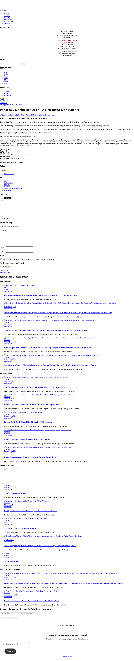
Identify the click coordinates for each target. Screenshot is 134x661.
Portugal (7, 186)
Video (6, 81)
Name (2, 247)
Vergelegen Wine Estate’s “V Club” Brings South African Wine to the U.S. (30, 511)
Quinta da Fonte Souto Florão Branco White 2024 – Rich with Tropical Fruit (31, 405)
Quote (6, 76)
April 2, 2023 (8, 289)
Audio (6, 83)
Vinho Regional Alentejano (13, 188)
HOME (6, 14)
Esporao (7, 185)
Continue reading (67, 656)
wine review (8, 190)
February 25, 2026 (10, 433)
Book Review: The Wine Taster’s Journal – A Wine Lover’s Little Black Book (31, 601)
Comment (4, 230)
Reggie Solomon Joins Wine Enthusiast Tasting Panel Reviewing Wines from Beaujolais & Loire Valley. (40, 295)
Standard (7, 305)
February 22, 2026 (10, 451)
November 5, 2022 (10, 487)
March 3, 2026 (9, 399)
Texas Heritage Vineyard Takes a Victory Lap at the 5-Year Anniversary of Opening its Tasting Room (40, 546)
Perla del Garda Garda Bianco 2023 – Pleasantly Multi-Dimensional (28, 422)
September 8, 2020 (10, 595)
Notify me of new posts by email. (13, 263)
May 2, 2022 (8, 505)
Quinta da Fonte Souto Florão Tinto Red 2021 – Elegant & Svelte (27, 439)
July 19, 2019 (4, 101)
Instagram (7, 95)
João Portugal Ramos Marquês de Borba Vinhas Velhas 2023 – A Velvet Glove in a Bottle (35, 387)
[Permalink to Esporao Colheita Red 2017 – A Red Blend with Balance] (27, 115)
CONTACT (8, 23)
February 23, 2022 (10, 342)
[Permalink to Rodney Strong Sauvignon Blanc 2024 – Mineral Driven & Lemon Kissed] (38, 447)
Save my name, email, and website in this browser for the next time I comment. (29, 259)
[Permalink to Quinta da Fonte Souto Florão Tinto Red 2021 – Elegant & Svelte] (37, 430)
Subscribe (10, 651)
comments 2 (8, 507)
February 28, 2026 (10, 416)
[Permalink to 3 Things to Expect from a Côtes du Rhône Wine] (25, 518)
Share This (4, 194)
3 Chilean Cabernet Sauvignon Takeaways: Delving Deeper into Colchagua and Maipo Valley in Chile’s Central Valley (46, 330)
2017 (6, 181)
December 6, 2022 (10, 307)
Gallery (6, 74)
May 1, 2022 (8, 522)
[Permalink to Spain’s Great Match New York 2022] (12, 483)
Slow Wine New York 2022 (13, 561)
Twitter (6, 92)
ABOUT (7, 16)
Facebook (7, 93)
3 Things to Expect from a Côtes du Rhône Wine (21, 528)
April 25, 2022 (9, 540)
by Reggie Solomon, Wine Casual (11, 105)
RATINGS (7, 18)
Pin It (6, 218)
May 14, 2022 (9, 324)
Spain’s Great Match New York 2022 (17, 493)
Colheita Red (8, 183)
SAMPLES (8, 19)
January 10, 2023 (10, 577)
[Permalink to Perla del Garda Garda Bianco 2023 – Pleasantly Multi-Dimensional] (23, 412)
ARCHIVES (8, 21)
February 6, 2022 (10, 555)
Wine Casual (67, 4)
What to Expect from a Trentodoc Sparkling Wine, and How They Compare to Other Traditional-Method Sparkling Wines (47, 348)
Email (2, 251)
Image (6, 72)
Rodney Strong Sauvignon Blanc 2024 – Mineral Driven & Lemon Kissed (30, 457)
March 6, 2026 (9, 381)
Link (5, 80)
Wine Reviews (9, 174)
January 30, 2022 (10, 359)
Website (2, 255)
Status (6, 78)
